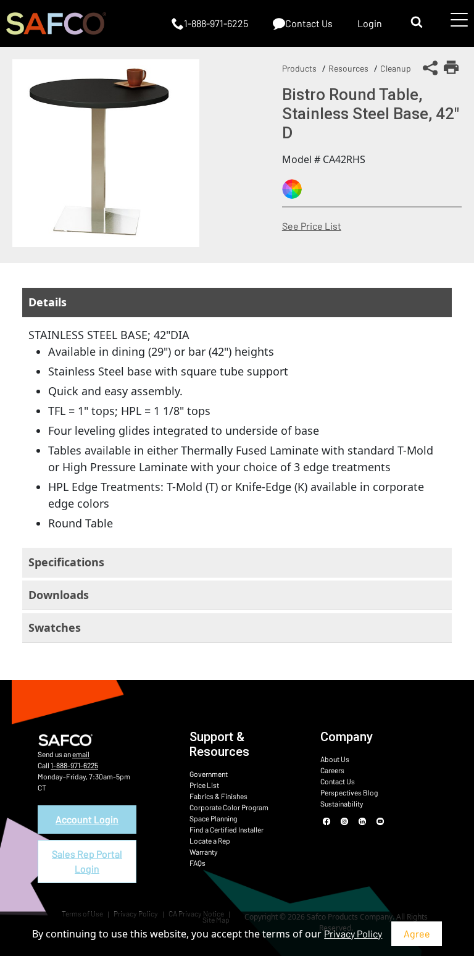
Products (299, 68)
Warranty (203, 851)
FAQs (197, 862)
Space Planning (213, 818)
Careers (332, 770)
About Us (334, 759)
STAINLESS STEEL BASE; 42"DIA (230, 428)
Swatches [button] (54, 627)
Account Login (87, 819)
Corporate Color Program (228, 807)
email (80, 754)
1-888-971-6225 (74, 765)
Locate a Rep (209, 840)
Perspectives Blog (349, 792)
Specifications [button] (66, 562)
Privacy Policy (353, 933)
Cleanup (395, 68)
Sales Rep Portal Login (87, 861)
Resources (348, 68)
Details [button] (47, 302)
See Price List (311, 226)
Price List (204, 785)
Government (208, 773)
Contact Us (337, 781)
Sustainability (342, 803)
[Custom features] (292, 189)
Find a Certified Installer (226, 829)
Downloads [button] (58, 594)
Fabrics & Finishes (218, 796)
